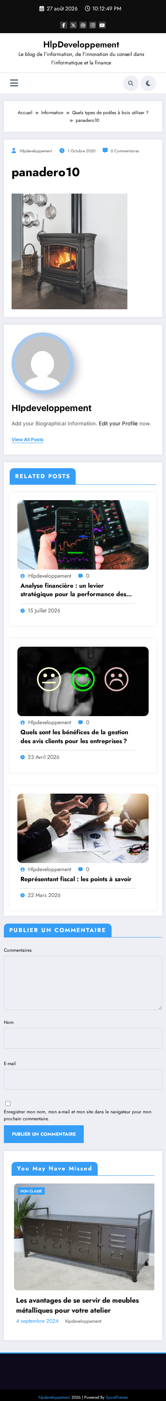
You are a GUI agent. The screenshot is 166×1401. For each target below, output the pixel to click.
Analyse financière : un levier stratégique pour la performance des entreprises (73, 590)
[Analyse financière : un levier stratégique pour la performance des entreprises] (83, 534)
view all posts (28, 439)
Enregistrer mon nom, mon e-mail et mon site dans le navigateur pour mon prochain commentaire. (77, 1115)
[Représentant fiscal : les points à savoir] (83, 827)
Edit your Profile (118, 423)
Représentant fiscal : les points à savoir (76, 879)
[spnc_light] (148, 83)
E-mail (10, 1063)
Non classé (78, 1191)
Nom (9, 1022)
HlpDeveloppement (81, 44)
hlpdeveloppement (36, 151)
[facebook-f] (63, 25)
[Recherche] (131, 83)
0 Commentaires (125, 151)
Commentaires (18, 950)
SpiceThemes (117, 1370)
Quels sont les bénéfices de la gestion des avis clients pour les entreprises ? (74, 736)
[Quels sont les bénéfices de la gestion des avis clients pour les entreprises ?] (83, 681)
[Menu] (14, 83)
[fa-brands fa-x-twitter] (73, 25)
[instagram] (92, 25)
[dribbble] (83, 25)
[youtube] (102, 25)
